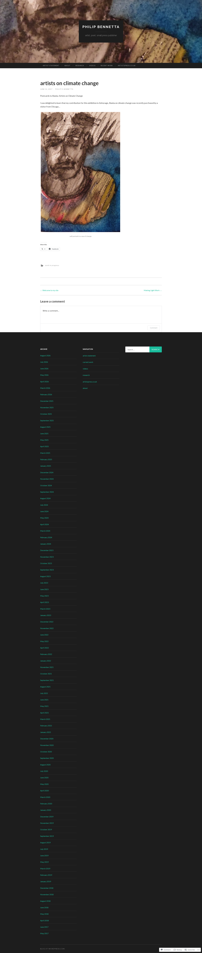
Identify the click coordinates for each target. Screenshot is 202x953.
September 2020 (47, 758)
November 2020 (47, 745)
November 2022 (47, 628)
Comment (153, 328)
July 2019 (44, 849)
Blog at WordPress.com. (52, 949)
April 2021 (44, 713)
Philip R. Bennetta (64, 89)
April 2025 (44, 446)
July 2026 (44, 362)
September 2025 (47, 420)
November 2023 (47, 557)
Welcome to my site (49, 290)
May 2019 (44, 862)
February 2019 (46, 875)
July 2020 (44, 771)
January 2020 (45, 810)
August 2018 (45, 901)
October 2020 (46, 751)
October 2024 (46, 485)
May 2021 (44, 706)
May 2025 (44, 440)
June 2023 (44, 589)
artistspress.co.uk (126, 65)
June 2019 (44, 855)
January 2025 (45, 466)
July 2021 (44, 693)
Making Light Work (153, 290)
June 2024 (44, 511)
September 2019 (47, 836)
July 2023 (44, 583)
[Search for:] (143, 349)
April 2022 (44, 648)
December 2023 (46, 550)
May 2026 (44, 375)
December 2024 (46, 472)
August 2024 (45, 498)
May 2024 (44, 518)
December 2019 (46, 816)
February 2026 (46, 394)
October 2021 (46, 674)
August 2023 (45, 576)
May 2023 (44, 596)
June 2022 (44, 635)
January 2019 (45, 881)
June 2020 (44, 777)
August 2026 (45, 355)
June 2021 (44, 700)
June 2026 (44, 368)
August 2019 (45, 842)
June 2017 (44, 927)
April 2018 (44, 920)
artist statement (51, 65)
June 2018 (44, 907)
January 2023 (45, 615)
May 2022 (44, 641)
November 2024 (47, 479)
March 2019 (45, 868)
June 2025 (44, 433)
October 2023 (46, 563)
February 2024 (46, 537)
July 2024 (44, 505)
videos (92, 65)
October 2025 (46, 414)
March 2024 (45, 531)
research (80, 65)
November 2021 (47, 667)
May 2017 (44, 933)
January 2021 (45, 732)
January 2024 (45, 544)
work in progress (52, 265)
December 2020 (46, 738)
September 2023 (47, 570)
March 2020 (45, 797)
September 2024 (47, 492)
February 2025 (46, 459)
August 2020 (45, 765)
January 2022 (45, 661)
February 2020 (46, 803)
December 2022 (46, 622)
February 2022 (46, 654)
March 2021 (45, 719)
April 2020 (44, 790)
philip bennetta (101, 27)
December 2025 (46, 401)
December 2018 (46, 888)
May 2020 (44, 784)
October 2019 (46, 829)
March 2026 (45, 388)
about (67, 65)
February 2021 (46, 725)
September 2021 (47, 680)
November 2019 (47, 823)
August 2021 (45, 687)
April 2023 (44, 602)
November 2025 (47, 407)
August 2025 (45, 427)
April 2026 (44, 381)
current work (88, 362)
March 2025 (45, 453)
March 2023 (45, 609)
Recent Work (107, 65)
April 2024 (44, 524)
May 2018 (44, 914)
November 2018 (47, 894)
